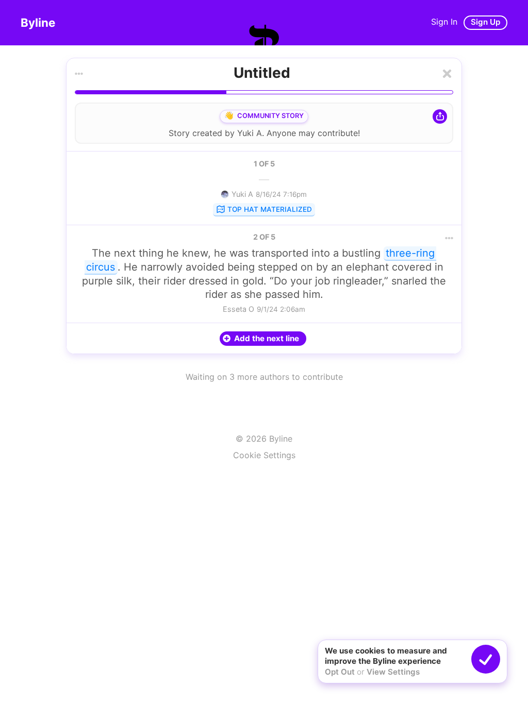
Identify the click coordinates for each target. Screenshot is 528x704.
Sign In (444, 21)
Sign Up (485, 22)
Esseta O (238, 309)
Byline (38, 22)
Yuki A (249, 133)
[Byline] (264, 35)
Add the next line (266, 338)
